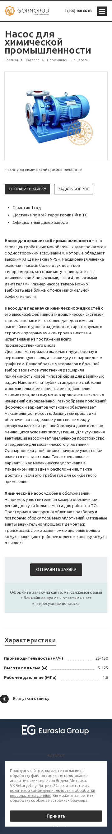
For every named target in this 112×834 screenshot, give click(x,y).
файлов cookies (45, 776)
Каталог (56, 756)
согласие (71, 771)
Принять (56, 816)
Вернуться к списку (31, 698)
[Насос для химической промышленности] (56, 115)
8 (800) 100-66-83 (78, 11)
